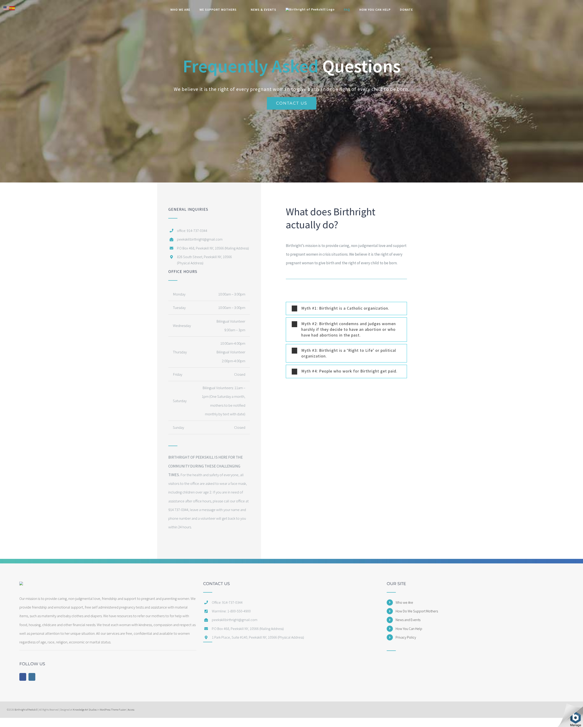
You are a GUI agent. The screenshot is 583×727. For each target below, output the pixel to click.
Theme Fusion (118, 709)
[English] (6, 7)
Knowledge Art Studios (85, 709)
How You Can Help (409, 628)
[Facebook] (22, 677)
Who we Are (404, 602)
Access (131, 709)
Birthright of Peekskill (26, 709)
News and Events (408, 619)
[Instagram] (31, 677)
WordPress (105, 709)
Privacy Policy (406, 637)
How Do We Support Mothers (417, 611)
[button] (346, 308)
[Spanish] (12, 7)
